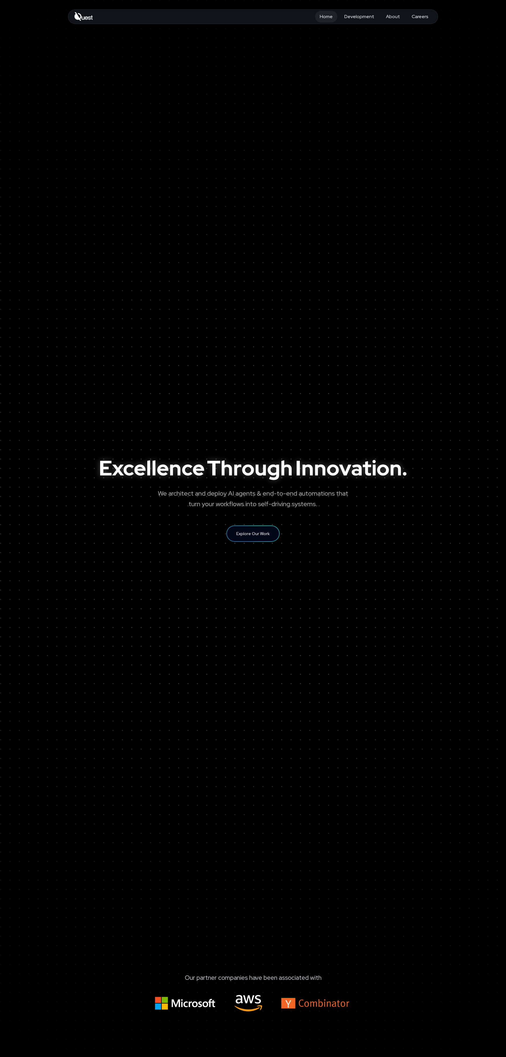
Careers (420, 16)
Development (359, 16)
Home (326, 16)
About (393, 16)
